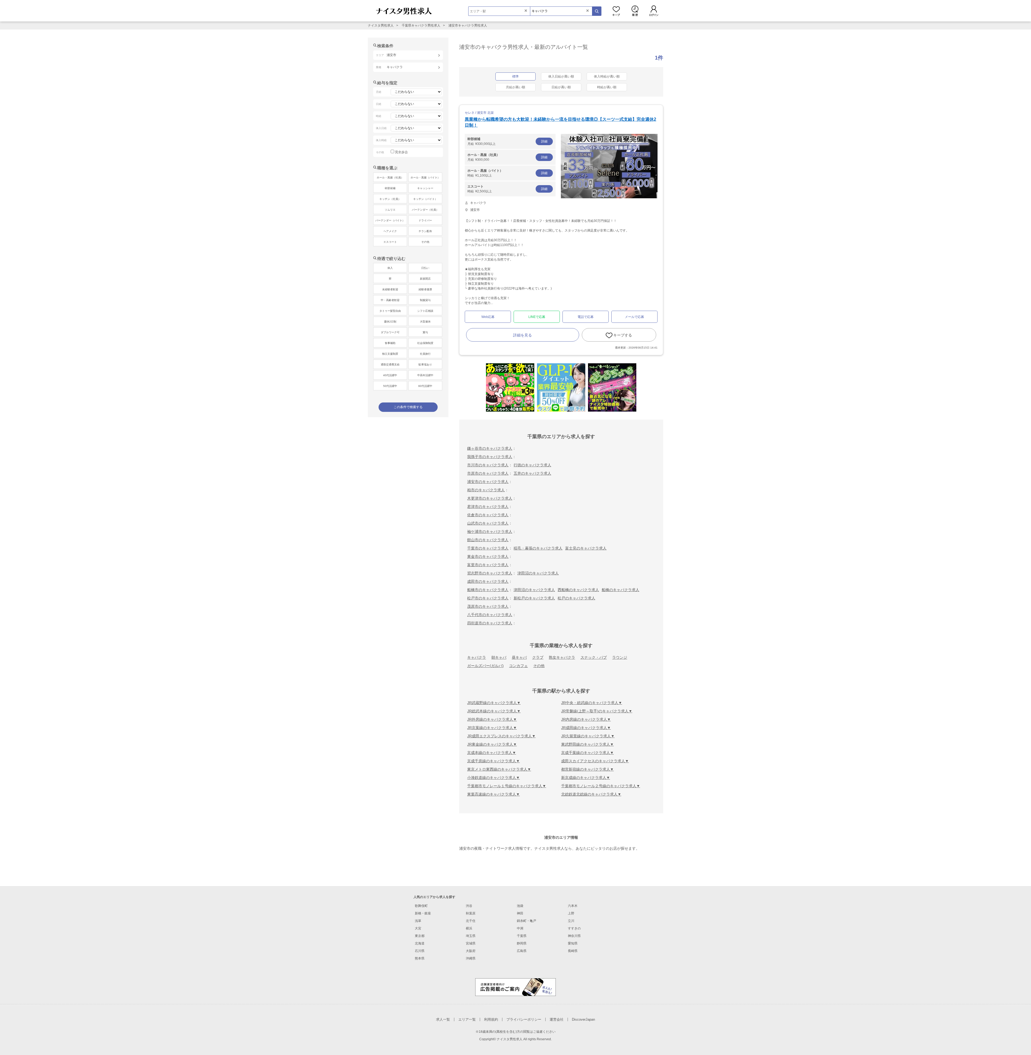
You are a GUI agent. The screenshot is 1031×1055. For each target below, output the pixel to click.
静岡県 (522, 943)
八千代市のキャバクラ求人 (489, 615)
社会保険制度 (425, 343)
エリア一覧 (467, 1019)
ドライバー (425, 220)
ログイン (653, 10)
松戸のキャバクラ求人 (576, 598)
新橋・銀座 (423, 913)
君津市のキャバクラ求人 (488, 506)
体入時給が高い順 (607, 76)
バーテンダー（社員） (425, 209)
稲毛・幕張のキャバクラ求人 (538, 548)
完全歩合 (401, 152)
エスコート (390, 241)
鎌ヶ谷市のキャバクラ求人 (489, 448)
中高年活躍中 (425, 375)
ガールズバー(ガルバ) (485, 666)
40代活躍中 (390, 375)
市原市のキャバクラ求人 (488, 473)
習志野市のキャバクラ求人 (489, 573)
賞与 (425, 332)
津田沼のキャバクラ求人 (538, 573)
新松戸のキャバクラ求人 (534, 598)
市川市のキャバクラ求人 (488, 465)
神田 (520, 913)
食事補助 (390, 343)
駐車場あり (425, 364)
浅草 (418, 921)
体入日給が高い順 (561, 76)
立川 (571, 921)
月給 (507, 141)
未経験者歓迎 (390, 289)
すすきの (574, 928)
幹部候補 (390, 188)
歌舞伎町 (421, 906)
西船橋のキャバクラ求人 (578, 590)
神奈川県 (574, 936)
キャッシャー (425, 188)
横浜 (469, 928)
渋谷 (469, 906)
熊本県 (419, 958)
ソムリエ (390, 209)
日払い (425, 267)
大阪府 (470, 951)
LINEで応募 (536, 317)
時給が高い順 (606, 87)
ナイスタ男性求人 (381, 25)
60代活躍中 (425, 385)
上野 (571, 913)
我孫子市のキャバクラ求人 (489, 457)
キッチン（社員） (390, 198)
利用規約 (491, 1019)
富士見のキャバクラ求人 (586, 548)
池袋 (520, 906)
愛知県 (573, 943)
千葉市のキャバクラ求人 (488, 548)
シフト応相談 (425, 310)
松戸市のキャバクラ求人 (488, 598)
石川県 (419, 951)
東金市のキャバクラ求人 (488, 556)
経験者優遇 (425, 289)
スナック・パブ (593, 657)
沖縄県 (470, 958)
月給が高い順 (515, 87)
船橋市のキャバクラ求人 (488, 590)
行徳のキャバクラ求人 (532, 465)
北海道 (419, 943)
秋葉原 (470, 913)
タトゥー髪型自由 (390, 310)
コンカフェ (518, 666)
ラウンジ (619, 657)
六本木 (573, 906)
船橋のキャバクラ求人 (620, 590)
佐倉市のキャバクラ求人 (488, 515)
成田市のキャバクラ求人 (488, 581)
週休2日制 (390, 321)
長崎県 (573, 951)
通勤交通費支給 (390, 364)
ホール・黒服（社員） (390, 177)
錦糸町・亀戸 (526, 921)
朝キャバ (498, 657)
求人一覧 (443, 1019)
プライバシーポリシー (523, 1019)
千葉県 (522, 936)
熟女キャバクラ (562, 657)
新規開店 (425, 278)
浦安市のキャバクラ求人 (488, 481)
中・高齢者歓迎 (390, 300)
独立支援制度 (390, 353)
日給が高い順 (561, 87)
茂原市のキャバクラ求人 (488, 606)
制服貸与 (425, 300)
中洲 (520, 928)
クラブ (537, 657)
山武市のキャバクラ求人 (488, 523)
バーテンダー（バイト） (390, 220)
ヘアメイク (390, 231)
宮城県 (470, 943)
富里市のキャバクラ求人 (488, 565)
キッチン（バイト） (425, 198)
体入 (390, 267)
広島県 (522, 951)
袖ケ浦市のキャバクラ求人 (489, 531)
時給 (507, 173)
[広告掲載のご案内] (515, 986)
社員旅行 (425, 353)
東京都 (419, 936)
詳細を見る (522, 335)
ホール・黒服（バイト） (425, 177)
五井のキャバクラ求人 (532, 473)
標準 (515, 76)
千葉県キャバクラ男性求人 (421, 25)
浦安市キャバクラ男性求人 (467, 25)
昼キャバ (519, 657)
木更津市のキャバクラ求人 (489, 498)
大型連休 (425, 321)
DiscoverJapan (583, 1019)
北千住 (470, 921)
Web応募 (488, 317)
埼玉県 (470, 936)
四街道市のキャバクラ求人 (489, 623)
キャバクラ (476, 657)
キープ (616, 10)
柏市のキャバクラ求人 (486, 490)
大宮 (418, 928)
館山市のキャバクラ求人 (488, 540)
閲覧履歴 (635, 10)
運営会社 (557, 1019)
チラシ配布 (425, 231)
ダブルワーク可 (390, 332)
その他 (538, 666)
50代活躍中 (390, 385)
